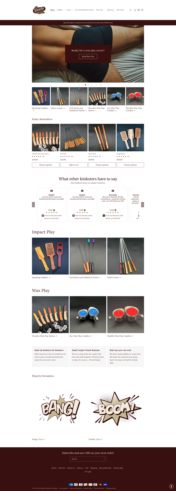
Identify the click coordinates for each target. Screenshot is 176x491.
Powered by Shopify (51, 488)
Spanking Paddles (40, 108)
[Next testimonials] (142, 204)
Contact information (76, 488)
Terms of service (99, 488)
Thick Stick (92, 154)
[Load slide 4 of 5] (88, 84)
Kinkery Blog (118, 468)
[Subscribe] (104, 459)
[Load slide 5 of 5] (91, 84)
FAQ (86, 468)
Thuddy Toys (94, 439)
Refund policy (88, 488)
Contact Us (71, 468)
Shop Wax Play (88, 56)
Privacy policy (63, 488)
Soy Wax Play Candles (113, 109)
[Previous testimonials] (33, 204)
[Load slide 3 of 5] (85, 84)
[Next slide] (96, 85)
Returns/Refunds (105, 468)
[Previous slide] (74, 85)
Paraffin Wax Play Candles (134, 109)
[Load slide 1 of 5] (79, 84)
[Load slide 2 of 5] (82, 84)
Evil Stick (63, 154)
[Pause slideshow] (101, 85)
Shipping (93, 468)
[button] (60, 10)
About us (80, 468)
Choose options (45, 165)
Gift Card (61, 468)
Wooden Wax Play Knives (96, 109)
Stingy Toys (37, 439)
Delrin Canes (57, 108)
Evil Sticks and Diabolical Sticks (77, 109)
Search (54, 468)
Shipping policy (111, 488)
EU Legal (88, 472)
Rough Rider (121, 154)
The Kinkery (41, 488)
